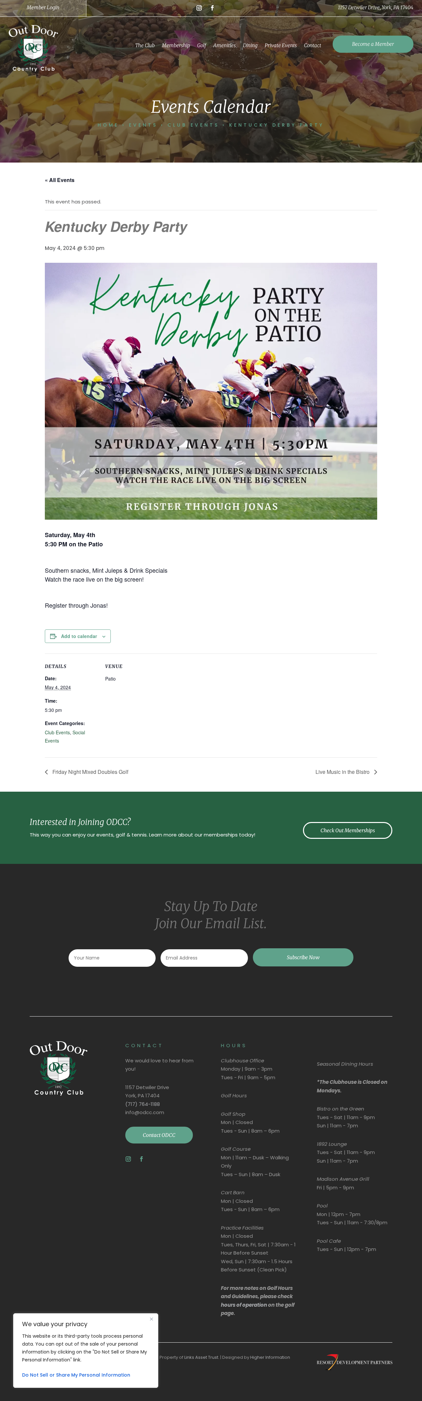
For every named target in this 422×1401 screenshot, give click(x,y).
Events (143, 125)
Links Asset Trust (201, 1357)
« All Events (60, 180)
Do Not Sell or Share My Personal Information (76, 1375)
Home (108, 125)
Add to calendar (79, 636)
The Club (145, 45)
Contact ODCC (159, 1135)
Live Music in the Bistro (343, 772)
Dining (250, 45)
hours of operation (244, 1304)
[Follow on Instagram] (199, 8)
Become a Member (373, 44)
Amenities (224, 45)
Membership (176, 45)
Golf (201, 45)
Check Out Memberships (347, 830)
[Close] (151, 1319)
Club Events (193, 125)
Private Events (281, 45)
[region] (85, 1350)
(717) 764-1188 (142, 1104)
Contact (312, 45)
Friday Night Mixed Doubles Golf (89, 772)
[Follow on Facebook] (212, 8)
